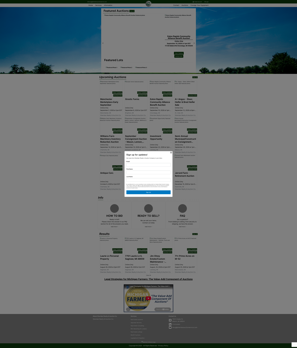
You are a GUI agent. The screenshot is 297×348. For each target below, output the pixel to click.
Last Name (129, 176)
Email (128, 161)
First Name (129, 169)
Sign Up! (148, 192)
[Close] (171, 152)
